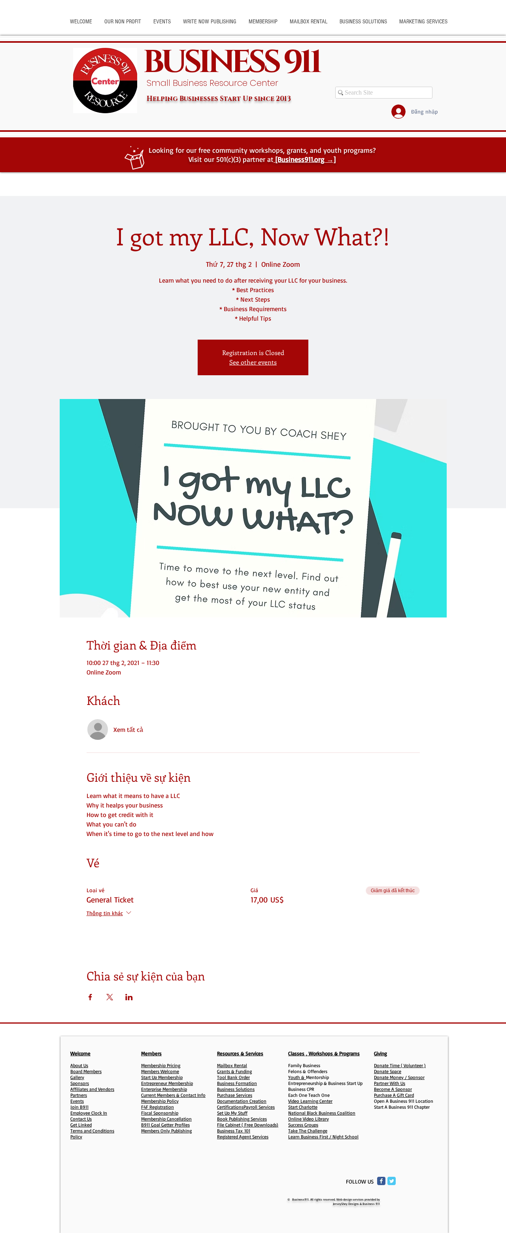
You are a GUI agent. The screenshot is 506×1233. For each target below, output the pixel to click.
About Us (79, 1065)
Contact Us (81, 1119)
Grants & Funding (234, 1071)
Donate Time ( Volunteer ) (400, 1065)
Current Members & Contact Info (173, 1095)
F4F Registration (157, 1107)
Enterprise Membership (164, 1089)
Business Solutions (236, 1089)
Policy (76, 1137)
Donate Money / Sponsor (399, 1077)
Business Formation (237, 1083)
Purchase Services (234, 1095)
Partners (78, 1095)
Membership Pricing (160, 1065)
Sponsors (79, 1083)
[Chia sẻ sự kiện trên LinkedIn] (129, 997)
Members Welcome (160, 1071)
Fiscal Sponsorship (159, 1113)
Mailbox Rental (232, 1065)
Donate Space (387, 1071)
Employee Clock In (88, 1113)
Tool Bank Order (233, 1077)
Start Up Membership (162, 1077)
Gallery (77, 1077)
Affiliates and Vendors (92, 1089)
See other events (253, 362)
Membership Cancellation (166, 1119)
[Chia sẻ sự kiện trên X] (109, 997)
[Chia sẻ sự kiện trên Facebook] (90, 997)
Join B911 (79, 1107)
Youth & (297, 1077)
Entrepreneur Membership (167, 1083)
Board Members (86, 1071)
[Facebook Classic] (381, 1181)
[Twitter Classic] (391, 1181)
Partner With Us (389, 1083)
